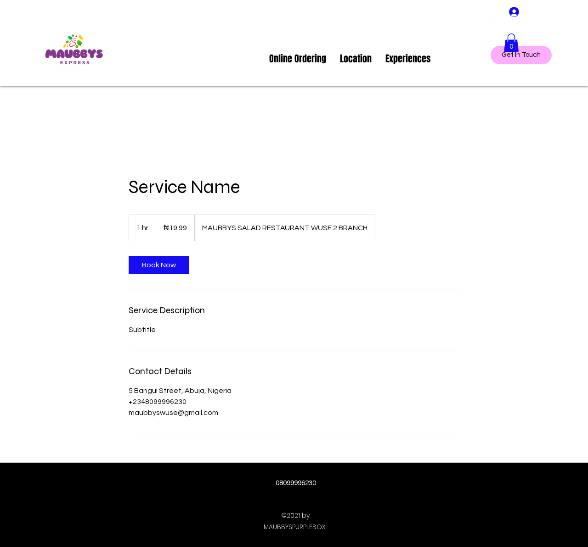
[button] (511, 42)
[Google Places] (493, 20)
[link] (159, 265)
